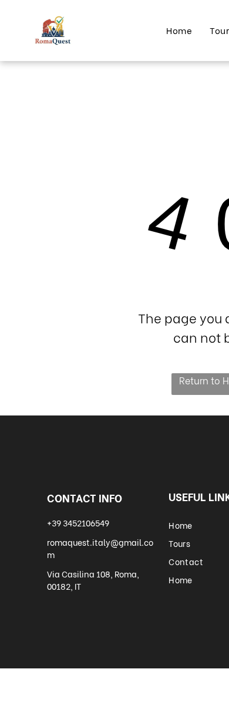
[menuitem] (179, 30)
